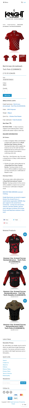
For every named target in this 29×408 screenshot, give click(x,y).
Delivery (5, 367)
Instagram (11, 392)
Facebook (7, 392)
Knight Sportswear (11, 24)
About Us (5, 364)
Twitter (4, 392)
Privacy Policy (6, 371)
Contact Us (6, 362)
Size (4, 77)
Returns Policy (7, 369)
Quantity (5, 88)
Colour (4, 83)
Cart (24, 2)
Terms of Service (7, 373)
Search (5, 360)
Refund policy (6, 375)
